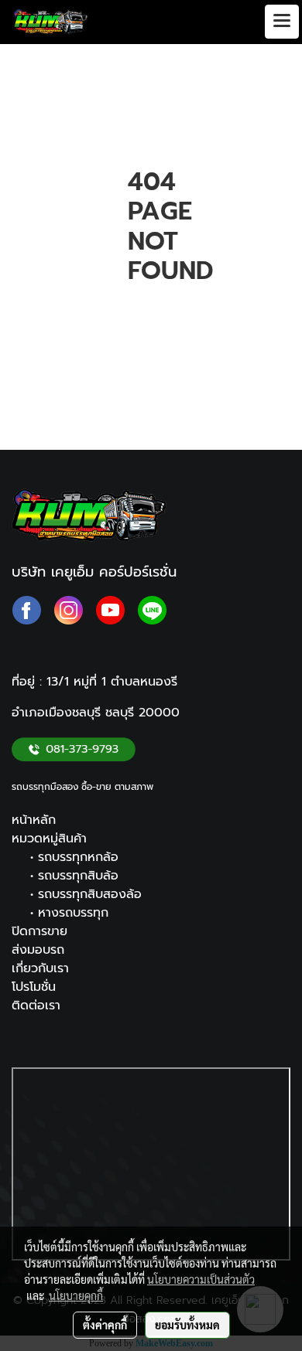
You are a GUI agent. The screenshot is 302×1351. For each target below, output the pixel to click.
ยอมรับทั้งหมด (187, 1325)
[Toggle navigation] (282, 22)
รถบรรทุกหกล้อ (78, 857)
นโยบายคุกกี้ (76, 1295)
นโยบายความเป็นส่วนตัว (201, 1279)
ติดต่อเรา (36, 1005)
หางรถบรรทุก (73, 913)
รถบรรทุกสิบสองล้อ (90, 894)
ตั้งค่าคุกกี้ (105, 1325)
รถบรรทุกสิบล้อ (78, 875)
